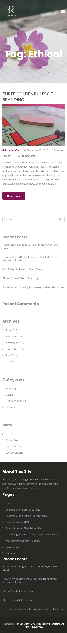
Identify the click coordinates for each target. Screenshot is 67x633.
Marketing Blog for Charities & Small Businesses (33, 534)
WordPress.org (14, 452)
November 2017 (15, 342)
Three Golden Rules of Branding (27, 96)
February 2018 (14, 336)
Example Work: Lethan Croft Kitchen (26, 515)
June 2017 (11, 355)
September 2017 (15, 348)
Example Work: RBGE (18, 522)
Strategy (6, 155)
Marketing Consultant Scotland (23, 540)
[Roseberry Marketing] (11, 11)
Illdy (13, 623)
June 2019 (11, 330)
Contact (10, 503)
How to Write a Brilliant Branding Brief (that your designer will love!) (29, 258)
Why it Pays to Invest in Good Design (22, 269)
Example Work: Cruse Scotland (23, 509)
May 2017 (11, 361)
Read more (13, 196)
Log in (9, 433)
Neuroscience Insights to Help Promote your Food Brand (30, 246)
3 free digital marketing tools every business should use (33, 287)
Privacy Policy (14, 546)
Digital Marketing (16, 400)
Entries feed (12, 440)
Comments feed (14, 446)
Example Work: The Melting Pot (24, 528)
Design (9, 394)
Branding (58, 150)
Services (10, 553)
